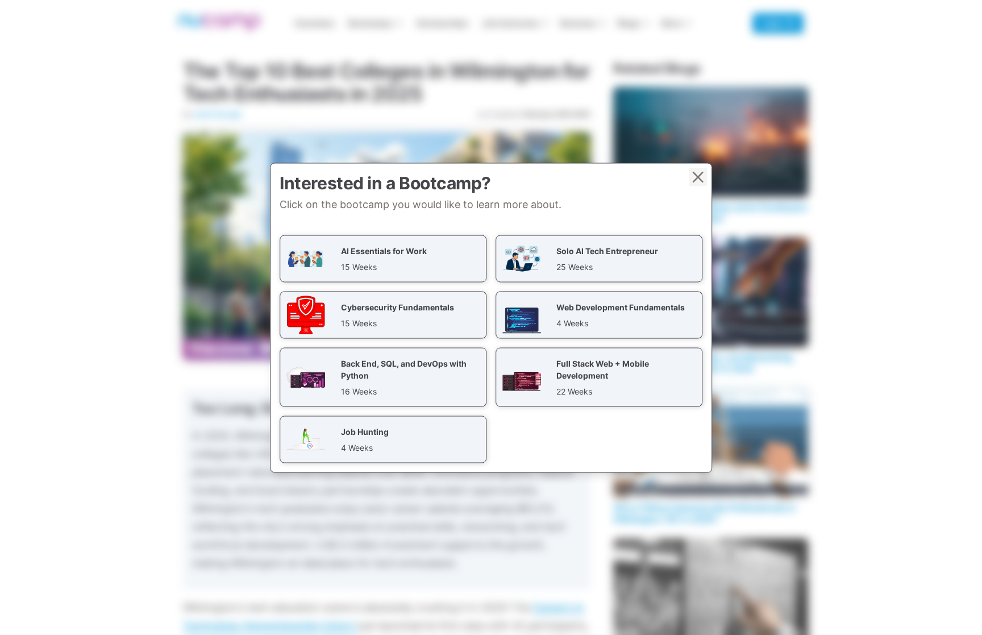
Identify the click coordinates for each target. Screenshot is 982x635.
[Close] (698, 177)
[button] (383, 258)
